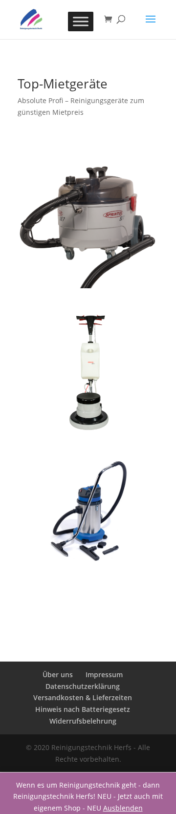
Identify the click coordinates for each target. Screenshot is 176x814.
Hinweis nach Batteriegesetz (82, 709)
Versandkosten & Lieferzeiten (82, 697)
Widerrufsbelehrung (82, 721)
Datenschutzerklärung (82, 686)
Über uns (58, 674)
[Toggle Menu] (80, 21)
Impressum (104, 674)
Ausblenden (123, 808)
